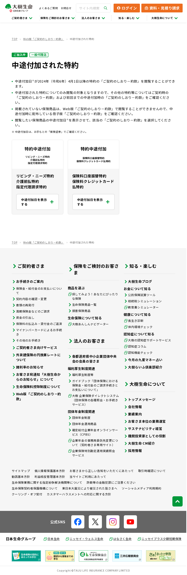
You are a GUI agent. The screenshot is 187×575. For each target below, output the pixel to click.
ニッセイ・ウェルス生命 (85, 538)
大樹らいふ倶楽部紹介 (143, 366)
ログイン (129, 8)
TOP (14, 39)
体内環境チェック (138, 326)
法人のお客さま (90, 18)
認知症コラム (135, 346)
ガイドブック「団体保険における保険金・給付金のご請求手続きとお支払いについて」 (94, 384)
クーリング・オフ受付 (27, 493)
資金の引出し (25, 317)
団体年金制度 (80, 417)
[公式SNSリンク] (76, 521)
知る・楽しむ (127, 18)
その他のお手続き (28, 340)
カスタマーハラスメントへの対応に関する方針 (79, 493)
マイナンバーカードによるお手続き (39, 331)
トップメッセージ (140, 398)
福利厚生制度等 (82, 374)
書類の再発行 (25, 304)
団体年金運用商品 (83, 423)
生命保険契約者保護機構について (35, 487)
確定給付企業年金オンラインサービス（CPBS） (94, 431)
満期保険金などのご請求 (33, 311)
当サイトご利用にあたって (88, 476)
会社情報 (133, 406)
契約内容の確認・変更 (31, 298)
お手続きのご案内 (29, 280)
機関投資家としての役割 (145, 435)
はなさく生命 (121, 538)
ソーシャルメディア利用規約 (141, 487)
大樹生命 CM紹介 (139, 442)
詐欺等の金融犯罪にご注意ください (111, 482)
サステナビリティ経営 (143, 428)
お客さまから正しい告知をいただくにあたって (102, 470)
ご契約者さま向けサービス (36, 346)
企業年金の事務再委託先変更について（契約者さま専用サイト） (94, 442)
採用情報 (133, 450)
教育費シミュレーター (141, 306)
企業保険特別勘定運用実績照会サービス (92, 452)
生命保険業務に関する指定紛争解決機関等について (47, 482)
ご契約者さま (20, 18)
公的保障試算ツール (140, 294)
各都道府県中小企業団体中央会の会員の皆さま (93, 358)
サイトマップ (21, 470)
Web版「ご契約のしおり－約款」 (43, 39)
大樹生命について (162, 18)
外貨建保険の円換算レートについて (38, 356)
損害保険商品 (80, 310)
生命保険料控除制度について (38, 386)
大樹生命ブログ (138, 280)
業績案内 (133, 413)
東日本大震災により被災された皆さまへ (89, 487)
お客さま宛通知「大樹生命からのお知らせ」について (38, 376)
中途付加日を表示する (34, 201)
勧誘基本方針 (21, 476)
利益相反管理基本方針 (50, 476)
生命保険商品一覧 (83, 304)
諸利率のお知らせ (29, 366)
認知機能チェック (138, 352)
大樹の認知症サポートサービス (147, 339)
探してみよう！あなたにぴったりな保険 (94, 295)
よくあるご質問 (48, 8)
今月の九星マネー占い (143, 359)
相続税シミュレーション (143, 300)
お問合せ (66, 8)
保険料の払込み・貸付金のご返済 (39, 323)
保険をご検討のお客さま (55, 18)
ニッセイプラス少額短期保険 (160, 538)
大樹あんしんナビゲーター (89, 323)
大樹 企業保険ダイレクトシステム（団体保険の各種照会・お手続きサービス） (94, 399)
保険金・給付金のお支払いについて (39, 290)
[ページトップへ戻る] (175, 501)
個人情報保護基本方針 (50, 470)
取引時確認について (152, 470)
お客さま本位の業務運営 (145, 420)
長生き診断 (134, 320)
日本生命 (52, 538)
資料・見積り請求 (164, 8)
